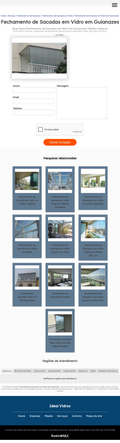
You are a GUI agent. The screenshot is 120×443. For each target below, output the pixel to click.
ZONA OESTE (69, 371)
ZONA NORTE (54, 371)
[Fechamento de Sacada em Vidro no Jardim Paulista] (27, 180)
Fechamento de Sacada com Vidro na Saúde (27, 248)
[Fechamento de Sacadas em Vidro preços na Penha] (60, 228)
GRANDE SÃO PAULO (108, 371)
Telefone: (18, 108)
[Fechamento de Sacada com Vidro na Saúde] (27, 228)
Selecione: (7, 371)
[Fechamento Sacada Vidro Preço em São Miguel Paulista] (60, 323)
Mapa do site (94, 416)
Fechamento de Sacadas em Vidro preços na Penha (60, 248)
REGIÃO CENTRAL (22, 371)
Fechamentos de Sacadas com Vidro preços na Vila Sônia (93, 297)
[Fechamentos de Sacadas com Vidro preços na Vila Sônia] (93, 277)
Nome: (16, 86)
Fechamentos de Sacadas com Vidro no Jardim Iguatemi (92, 200)
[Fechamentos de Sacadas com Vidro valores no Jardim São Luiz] (93, 228)
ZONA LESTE (39, 371)
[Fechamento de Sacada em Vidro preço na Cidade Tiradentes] (60, 180)
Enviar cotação (60, 142)
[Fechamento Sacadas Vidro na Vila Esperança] (27, 277)
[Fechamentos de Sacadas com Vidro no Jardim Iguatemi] (93, 180)
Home (21, 416)
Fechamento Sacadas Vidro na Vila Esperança (27, 297)
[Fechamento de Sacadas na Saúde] (60, 277)
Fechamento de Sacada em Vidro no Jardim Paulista (27, 200)
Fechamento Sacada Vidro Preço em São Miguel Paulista (60, 343)
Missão (49, 416)
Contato (77, 416)
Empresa (35, 416)
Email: (16, 97)
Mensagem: (63, 86)
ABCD (93, 371)
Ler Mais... (60, 35)
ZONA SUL (83, 371)
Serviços (62, 416)
